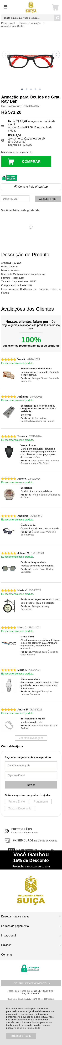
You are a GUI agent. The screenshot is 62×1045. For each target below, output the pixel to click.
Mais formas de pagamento (16, 152)
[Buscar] (57, 18)
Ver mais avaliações (31, 737)
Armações (36, 23)
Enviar (31, 784)
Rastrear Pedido (21, 916)
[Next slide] (56, 54)
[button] (22, 89)
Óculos (23, 23)
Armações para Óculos (12, 26)
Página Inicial (8, 23)
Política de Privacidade (26, 1027)
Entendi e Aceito (21, 1035)
